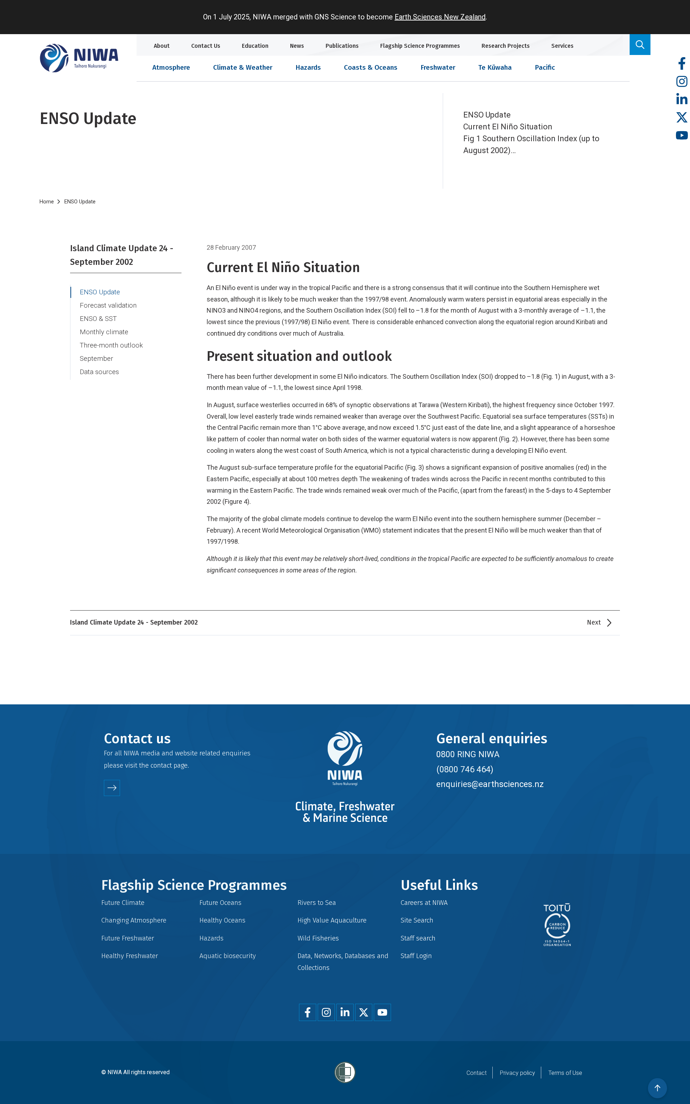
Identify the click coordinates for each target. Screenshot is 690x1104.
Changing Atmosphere (133, 920)
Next (594, 622)
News (297, 45)
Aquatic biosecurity (227, 956)
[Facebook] (682, 64)
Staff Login (416, 956)
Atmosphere (171, 67)
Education (255, 45)
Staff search (418, 938)
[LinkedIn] (682, 100)
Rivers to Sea (317, 902)
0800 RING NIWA (468, 754)
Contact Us (205, 45)
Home (47, 201)
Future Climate (122, 902)
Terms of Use (565, 1073)
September (96, 359)
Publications (342, 45)
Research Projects (506, 45)
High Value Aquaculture (332, 920)
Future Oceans (220, 902)
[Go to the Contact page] (112, 788)
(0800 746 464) (464, 769)
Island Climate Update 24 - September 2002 (121, 255)
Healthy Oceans (222, 920)
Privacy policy (517, 1073)
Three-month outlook (111, 345)
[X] (682, 118)
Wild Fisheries (318, 938)
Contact (476, 1073)
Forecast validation (108, 305)
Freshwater (437, 67)
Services (562, 45)
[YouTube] (682, 136)
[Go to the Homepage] (79, 58)
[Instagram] (682, 82)
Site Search (417, 920)
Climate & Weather (242, 67)
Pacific (545, 67)
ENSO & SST (98, 319)
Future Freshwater (127, 938)
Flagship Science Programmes (420, 45)
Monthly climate (104, 332)
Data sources (99, 372)
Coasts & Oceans (370, 67)
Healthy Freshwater (129, 956)
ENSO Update (100, 292)
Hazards (308, 67)
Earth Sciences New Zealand (440, 17)
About (162, 45)
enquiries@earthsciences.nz (490, 784)
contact (161, 765)
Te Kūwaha (495, 67)
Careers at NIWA (424, 902)
